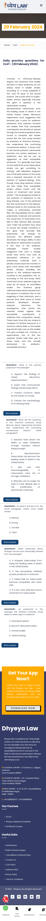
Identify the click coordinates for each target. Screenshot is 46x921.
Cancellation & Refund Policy (18, 855)
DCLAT (9, 817)
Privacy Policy (11, 874)
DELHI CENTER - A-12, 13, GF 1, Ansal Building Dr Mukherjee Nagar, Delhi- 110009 (21, 791)
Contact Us (11, 860)
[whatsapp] (5, 908)
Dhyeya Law (20, 728)
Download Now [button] (23, 708)
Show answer (12, 413)
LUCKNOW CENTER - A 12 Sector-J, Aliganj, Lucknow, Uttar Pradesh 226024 (21, 770)
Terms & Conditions (14, 879)
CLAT (15, 45)
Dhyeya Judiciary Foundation (18, 821)
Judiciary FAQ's (12, 869)
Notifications (11, 845)
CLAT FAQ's (10, 864)
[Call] (5, 899)
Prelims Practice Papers (16, 850)
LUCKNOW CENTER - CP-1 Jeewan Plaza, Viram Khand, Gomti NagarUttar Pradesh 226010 (20, 781)
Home (7, 45)
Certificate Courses (14, 826)
